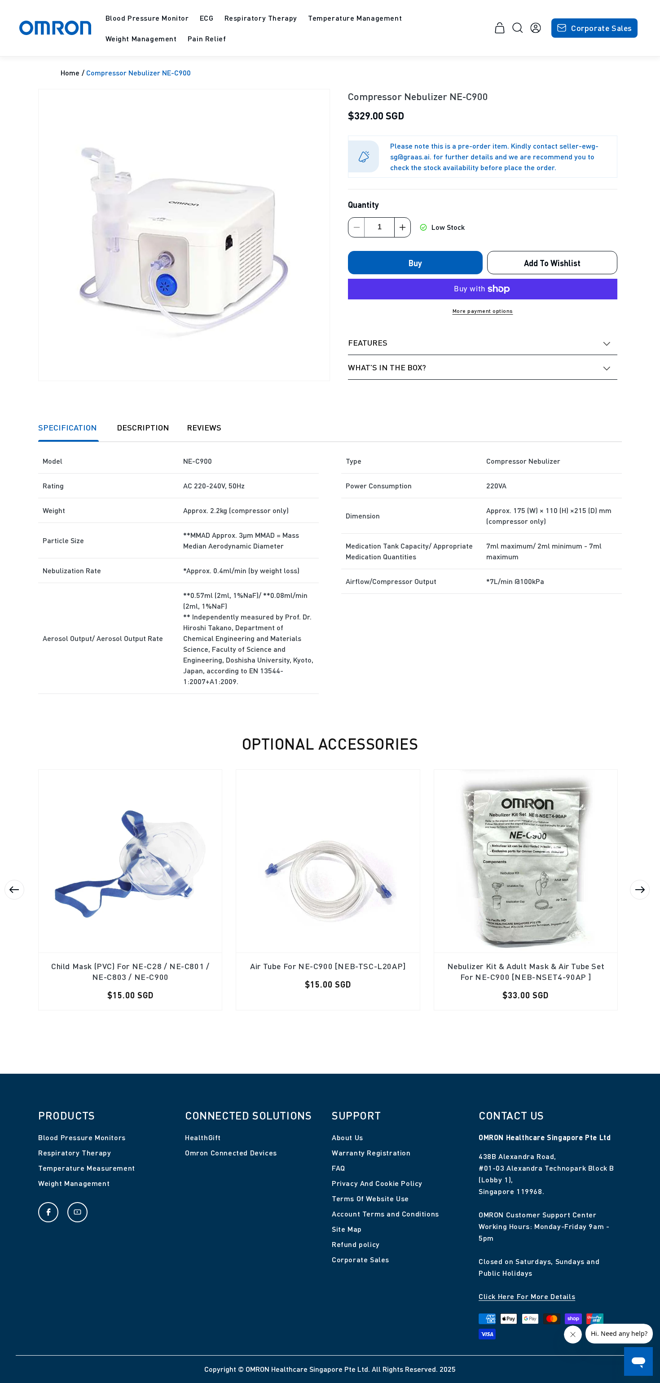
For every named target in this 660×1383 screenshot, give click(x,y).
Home (70, 72)
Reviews (204, 427)
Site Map (347, 1229)
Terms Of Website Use (370, 1198)
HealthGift (203, 1137)
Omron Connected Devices (231, 1152)
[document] (184, 235)
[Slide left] (14, 890)
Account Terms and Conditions (385, 1213)
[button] (147, 18)
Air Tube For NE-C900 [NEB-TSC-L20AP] (328, 966)
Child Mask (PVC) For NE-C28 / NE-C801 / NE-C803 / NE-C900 (130, 971)
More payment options (483, 310)
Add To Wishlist (552, 262)
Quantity (363, 204)
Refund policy (356, 1244)
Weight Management (74, 1183)
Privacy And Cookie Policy (377, 1183)
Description (143, 427)
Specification (68, 427)
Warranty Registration (371, 1152)
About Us (347, 1137)
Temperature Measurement (86, 1168)
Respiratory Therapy (74, 1152)
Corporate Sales (601, 27)
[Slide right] (640, 890)
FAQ (338, 1168)
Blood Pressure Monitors (82, 1137)
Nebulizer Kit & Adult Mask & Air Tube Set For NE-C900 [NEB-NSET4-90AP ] (526, 971)
